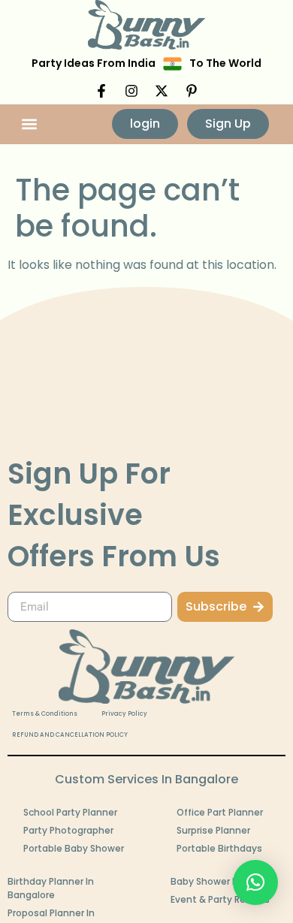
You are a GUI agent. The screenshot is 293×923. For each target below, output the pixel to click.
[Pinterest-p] (191, 90)
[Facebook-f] (101, 90)
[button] (29, 124)
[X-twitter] (161, 90)
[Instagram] (131, 90)
